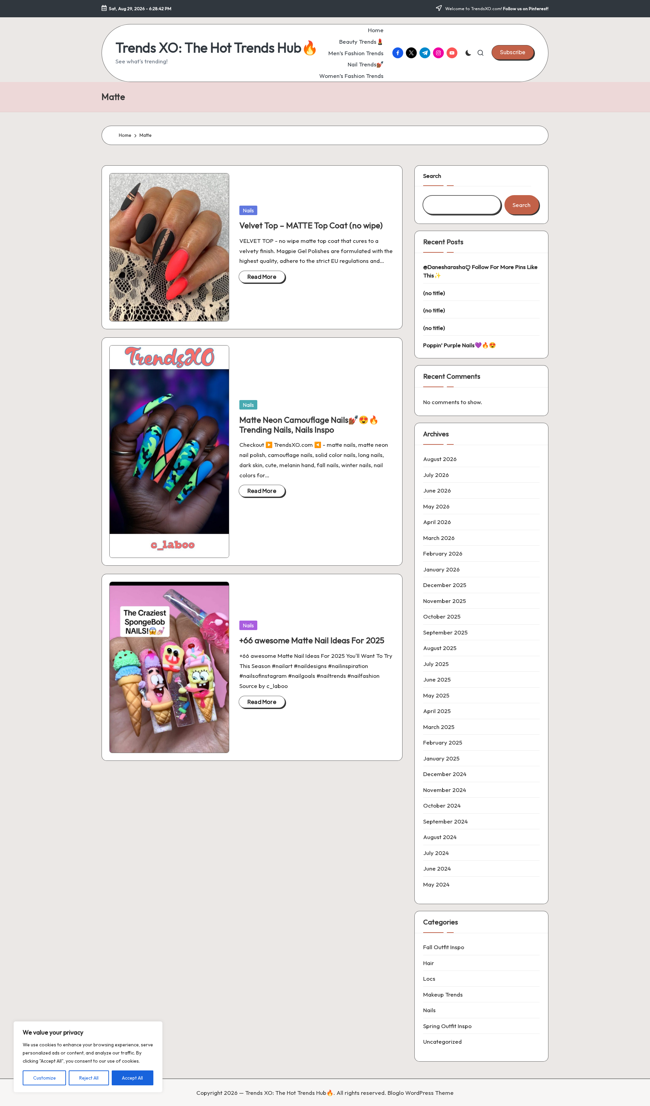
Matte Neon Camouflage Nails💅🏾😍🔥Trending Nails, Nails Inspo (309, 425)
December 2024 (445, 773)
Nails (248, 210)
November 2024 (444, 789)
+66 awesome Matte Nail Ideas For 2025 (311, 640)
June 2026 (437, 490)
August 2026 (440, 458)
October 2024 (442, 805)
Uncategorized (442, 1041)
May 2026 (436, 506)
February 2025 (442, 742)
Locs (429, 978)
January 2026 (441, 569)
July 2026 (436, 474)
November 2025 (444, 600)
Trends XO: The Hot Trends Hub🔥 (216, 47)
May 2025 (436, 695)
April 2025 (437, 710)
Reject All (89, 1078)
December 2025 (444, 584)
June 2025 (437, 679)
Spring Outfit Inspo (447, 1025)
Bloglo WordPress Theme (421, 1092)
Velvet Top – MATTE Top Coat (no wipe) (311, 225)
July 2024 (436, 852)
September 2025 (445, 632)
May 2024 (436, 884)
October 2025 (441, 616)
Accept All (132, 1078)
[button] (513, 52)
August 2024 (440, 836)
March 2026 (439, 537)
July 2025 (436, 663)
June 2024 (437, 868)
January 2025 (441, 758)
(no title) (434, 292)
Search (432, 175)
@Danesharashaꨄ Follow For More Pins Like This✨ (480, 271)
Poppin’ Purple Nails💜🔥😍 (459, 345)
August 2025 (439, 647)
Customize (44, 1078)
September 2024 (445, 821)
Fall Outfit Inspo (443, 947)
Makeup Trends (443, 994)
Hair (428, 962)
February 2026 (442, 553)
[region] (88, 1056)
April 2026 (437, 521)
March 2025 (438, 726)
